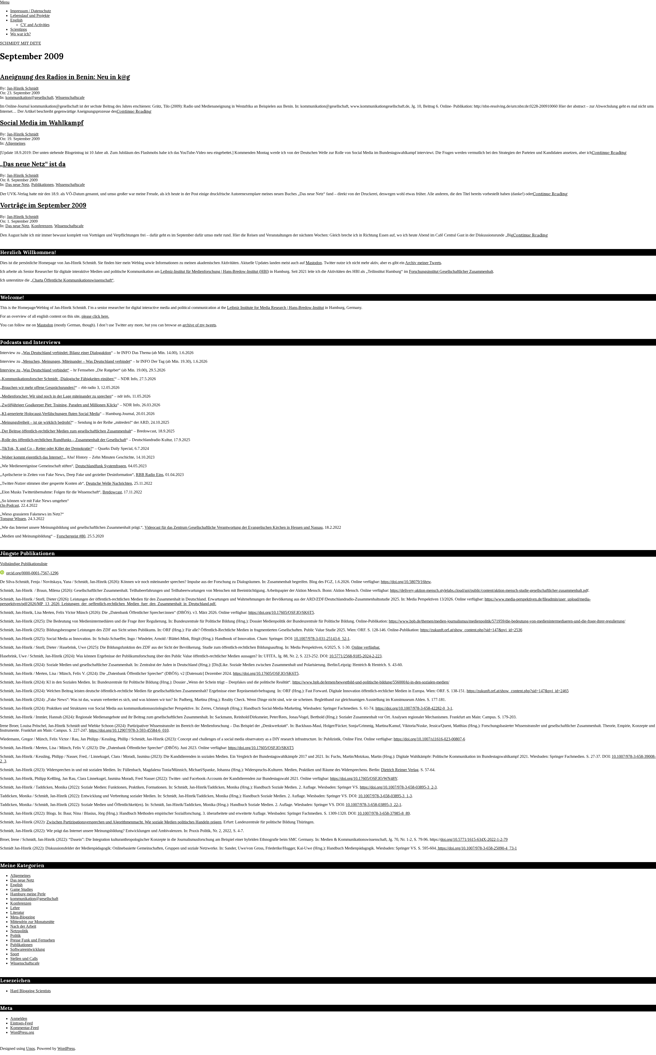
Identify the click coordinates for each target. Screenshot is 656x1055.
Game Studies (21, 889)
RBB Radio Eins (149, 474)
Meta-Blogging (22, 917)
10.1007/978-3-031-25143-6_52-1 (322, 638)
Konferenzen (41, 226)
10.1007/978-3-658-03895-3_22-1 (373, 804)
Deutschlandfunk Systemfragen (100, 466)
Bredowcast (112, 492)
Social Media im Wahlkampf (42, 123)
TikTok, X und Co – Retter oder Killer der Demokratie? (47, 448)
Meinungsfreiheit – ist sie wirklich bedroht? (37, 422)
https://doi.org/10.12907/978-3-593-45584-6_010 (129, 730)
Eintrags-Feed (21, 1023)
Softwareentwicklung (27, 949)
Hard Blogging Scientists (30, 991)
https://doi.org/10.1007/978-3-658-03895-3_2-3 (398, 787)
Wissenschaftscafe (70, 97)
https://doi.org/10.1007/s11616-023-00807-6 (429, 739)
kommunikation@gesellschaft (29, 97)
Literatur (17, 912)
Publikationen (42, 184)
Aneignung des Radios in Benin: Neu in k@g (65, 77)
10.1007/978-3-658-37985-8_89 (383, 813)
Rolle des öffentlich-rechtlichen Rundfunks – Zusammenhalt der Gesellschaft (64, 440)
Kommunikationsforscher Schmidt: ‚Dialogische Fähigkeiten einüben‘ (58, 379)
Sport (14, 954)
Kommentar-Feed (24, 1028)
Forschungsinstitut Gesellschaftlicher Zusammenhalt (451, 271)
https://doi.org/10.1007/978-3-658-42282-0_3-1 (413, 708)
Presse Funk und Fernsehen (32, 940)
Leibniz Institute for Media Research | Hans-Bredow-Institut (275, 307)
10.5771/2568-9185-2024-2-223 (355, 656)
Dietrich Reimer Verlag (399, 770)
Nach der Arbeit (23, 926)
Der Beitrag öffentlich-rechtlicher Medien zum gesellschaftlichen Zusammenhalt (66, 431)
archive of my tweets (199, 325)
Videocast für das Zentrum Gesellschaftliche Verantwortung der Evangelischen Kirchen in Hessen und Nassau (234, 527)
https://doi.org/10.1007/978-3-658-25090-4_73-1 (477, 848)
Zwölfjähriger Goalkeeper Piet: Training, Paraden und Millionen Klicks (59, 405)
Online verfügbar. (366, 647)
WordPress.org (22, 1032)
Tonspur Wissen (13, 518)
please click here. (95, 316)
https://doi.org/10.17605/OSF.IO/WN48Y (363, 778)
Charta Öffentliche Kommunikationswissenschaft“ (73, 280)
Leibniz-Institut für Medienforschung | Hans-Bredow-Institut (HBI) (214, 271)
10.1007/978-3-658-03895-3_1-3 (385, 796)
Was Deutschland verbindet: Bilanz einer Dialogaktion (67, 352)
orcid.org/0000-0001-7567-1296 (32, 573)
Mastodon (314, 263)
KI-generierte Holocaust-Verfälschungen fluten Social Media (51, 413)
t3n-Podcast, (10, 505)
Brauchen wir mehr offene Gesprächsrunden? (38, 387)
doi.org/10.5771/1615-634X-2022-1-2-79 (474, 839)
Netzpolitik (19, 931)
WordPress (66, 1048)
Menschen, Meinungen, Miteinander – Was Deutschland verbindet (76, 361)
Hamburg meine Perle (28, 894)
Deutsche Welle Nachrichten (109, 483)
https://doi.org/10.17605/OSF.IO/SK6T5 (281, 612)
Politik (15, 935)
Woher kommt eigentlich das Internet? (32, 457)
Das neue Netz (17, 184)
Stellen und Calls (24, 958)
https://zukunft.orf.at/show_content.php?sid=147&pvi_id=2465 (518, 691)
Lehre (15, 908)
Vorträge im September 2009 (43, 205)
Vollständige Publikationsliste (23, 564)
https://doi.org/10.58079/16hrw (406, 582)
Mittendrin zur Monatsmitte (32, 921)
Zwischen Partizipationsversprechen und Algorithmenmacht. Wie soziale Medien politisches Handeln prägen (133, 822)
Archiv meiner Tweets (423, 263)
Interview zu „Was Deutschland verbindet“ (34, 370)
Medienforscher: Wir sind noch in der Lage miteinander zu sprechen (56, 396)
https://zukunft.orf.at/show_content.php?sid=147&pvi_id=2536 (471, 630)
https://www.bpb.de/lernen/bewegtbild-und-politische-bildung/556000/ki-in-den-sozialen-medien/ (370, 682)
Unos (30, 1048)
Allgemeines (15, 143)
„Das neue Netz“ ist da (33, 164)
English (16, 885)
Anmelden (18, 1018)
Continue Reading (134, 111)
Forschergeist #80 (71, 536)
